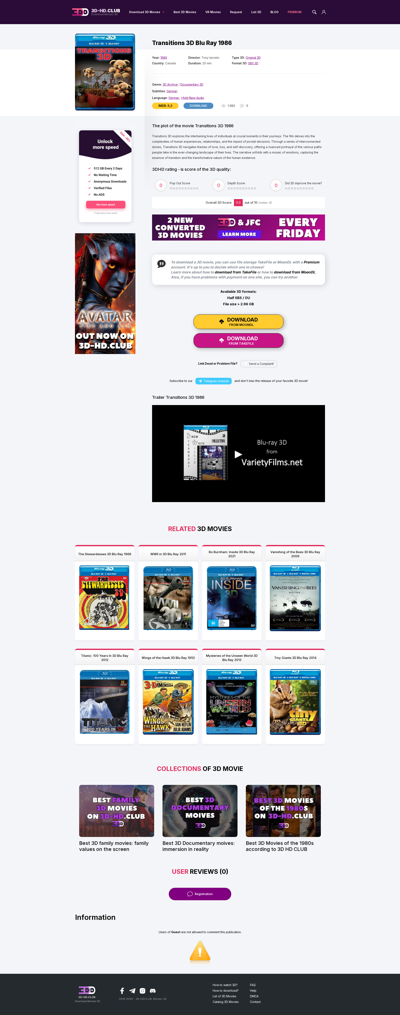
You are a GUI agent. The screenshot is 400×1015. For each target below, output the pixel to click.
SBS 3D (253, 63)
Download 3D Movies (144, 12)
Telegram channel (216, 381)
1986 (163, 57)
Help (253, 990)
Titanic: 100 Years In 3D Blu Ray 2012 (104, 658)
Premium (311, 262)
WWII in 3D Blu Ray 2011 (168, 554)
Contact (255, 1002)
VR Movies (213, 12)
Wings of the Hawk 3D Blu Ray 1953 (168, 658)
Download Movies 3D (105, 12)
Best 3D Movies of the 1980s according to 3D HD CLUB (280, 846)
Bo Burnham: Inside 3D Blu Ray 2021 (232, 554)
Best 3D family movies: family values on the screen (114, 846)
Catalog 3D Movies (226, 1002)
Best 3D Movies (185, 12)
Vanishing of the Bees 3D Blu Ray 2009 (295, 554)
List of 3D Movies (224, 996)
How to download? (226, 990)
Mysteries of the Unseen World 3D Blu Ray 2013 (232, 658)
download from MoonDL (294, 272)
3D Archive (170, 84)
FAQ (253, 985)
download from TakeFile (235, 272)
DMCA (254, 996)
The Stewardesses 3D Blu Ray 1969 (104, 554)
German (172, 91)
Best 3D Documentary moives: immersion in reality (198, 846)
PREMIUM (294, 12)
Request (236, 12)
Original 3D (253, 57)
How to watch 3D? (225, 985)
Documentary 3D (191, 84)
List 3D (256, 12)
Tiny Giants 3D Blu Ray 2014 (295, 658)
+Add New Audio (192, 98)
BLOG (274, 12)
